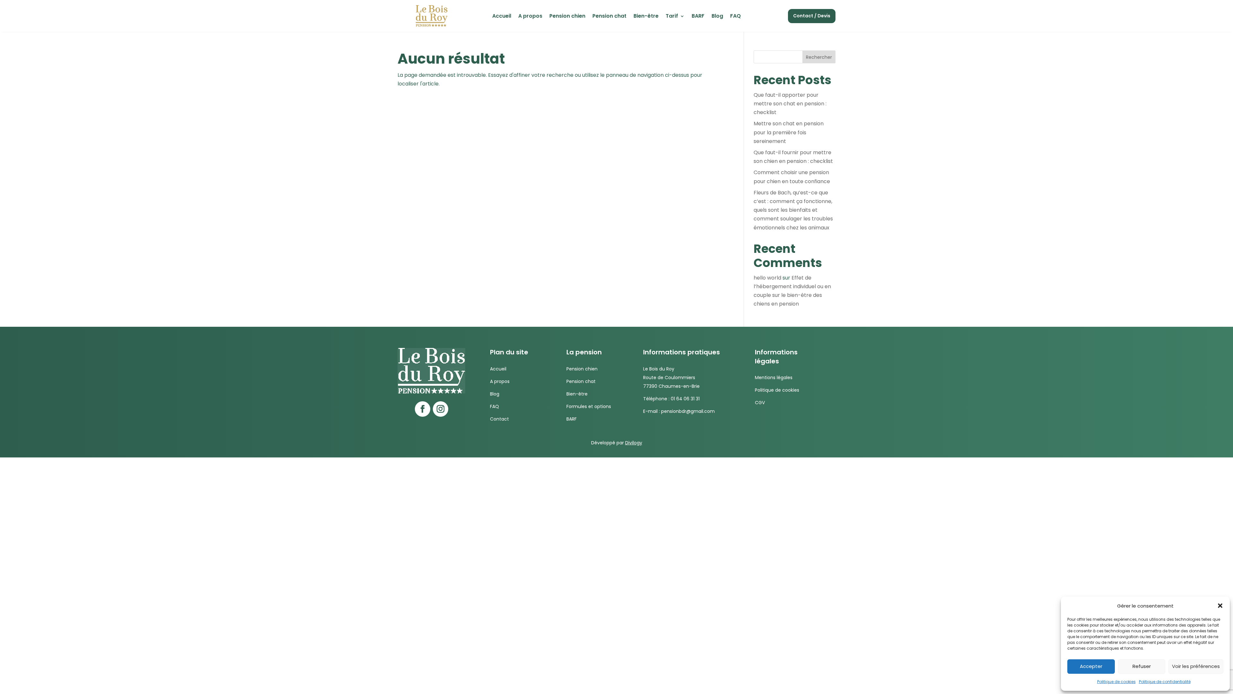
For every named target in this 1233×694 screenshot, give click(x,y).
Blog (717, 17)
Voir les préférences (1196, 666)
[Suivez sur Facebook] (422, 409)
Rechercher (819, 57)
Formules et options (588, 406)
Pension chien (567, 17)
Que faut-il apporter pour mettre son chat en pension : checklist (790, 103)
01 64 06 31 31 (685, 399)
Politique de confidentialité (1165, 681)
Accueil (501, 17)
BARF (698, 17)
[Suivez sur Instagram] (440, 409)
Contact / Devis (811, 16)
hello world (767, 277)
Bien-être (646, 17)
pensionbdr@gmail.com (688, 411)
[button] (1220, 605)
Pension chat (609, 17)
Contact (499, 419)
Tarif (672, 17)
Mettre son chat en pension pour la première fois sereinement (789, 132)
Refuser (1141, 666)
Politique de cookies (1116, 681)
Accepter (1091, 666)
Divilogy (633, 443)
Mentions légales (773, 377)
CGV (760, 402)
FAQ (735, 17)
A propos (530, 17)
